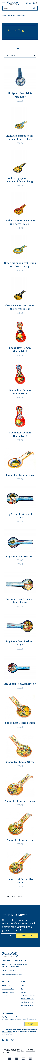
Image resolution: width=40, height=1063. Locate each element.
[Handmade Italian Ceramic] (13, 3)
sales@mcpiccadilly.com (14, 974)
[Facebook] (3, 1040)
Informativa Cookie (30, 1050)
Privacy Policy (20, 1050)
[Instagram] (7, 1040)
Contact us (27, 936)
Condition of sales (27, 1002)
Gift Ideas (5, 995)
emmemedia (6, 1052)
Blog (22, 989)
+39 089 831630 (12, 970)
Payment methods (27, 1005)
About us (24, 985)
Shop (8, 936)
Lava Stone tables (8, 992)
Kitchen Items (6, 985)
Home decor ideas (8, 989)
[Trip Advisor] (12, 1040)
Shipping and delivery (28, 995)
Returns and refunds (27, 999)
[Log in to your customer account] (30, 3)
